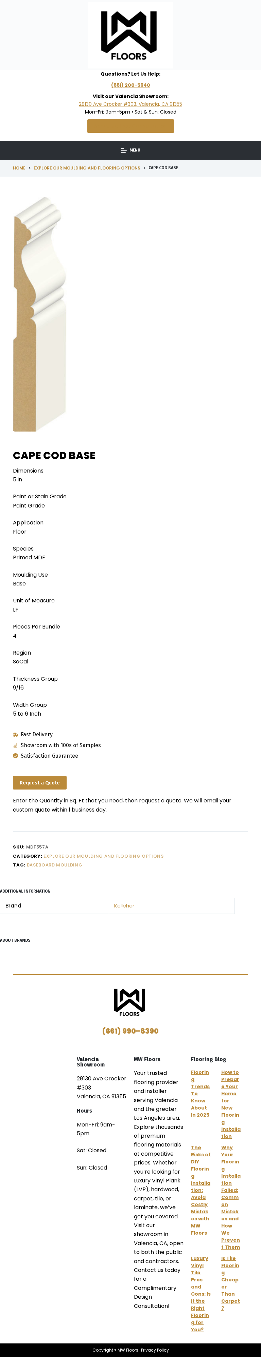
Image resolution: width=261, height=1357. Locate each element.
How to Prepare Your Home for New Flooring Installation (231, 1104)
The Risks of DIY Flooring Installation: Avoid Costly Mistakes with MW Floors (201, 1190)
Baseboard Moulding (55, 865)
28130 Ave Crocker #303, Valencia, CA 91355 (130, 104)
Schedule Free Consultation (130, 125)
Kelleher (124, 905)
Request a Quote (40, 783)
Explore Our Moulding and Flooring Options (104, 856)
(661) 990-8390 (130, 1031)
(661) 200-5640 (130, 85)
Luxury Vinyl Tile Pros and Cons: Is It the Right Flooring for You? (201, 1294)
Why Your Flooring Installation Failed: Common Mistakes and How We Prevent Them (231, 1197)
